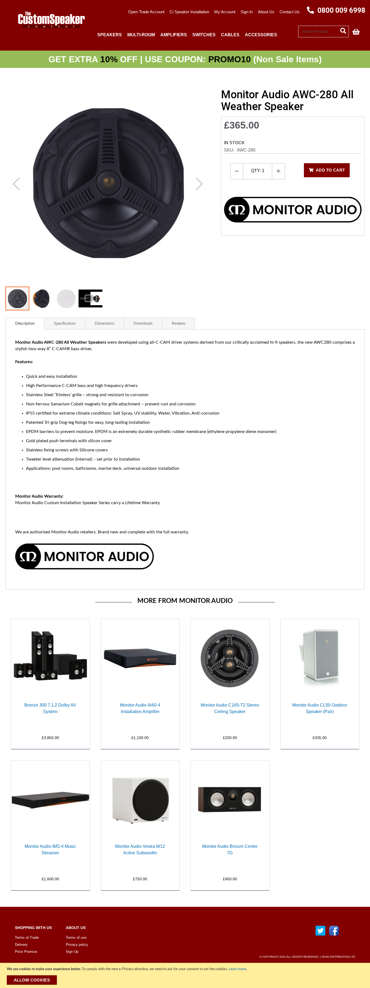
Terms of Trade (27, 938)
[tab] (24, 324)
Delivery (21, 945)
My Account (224, 11)
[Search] (344, 30)
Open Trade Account (146, 11)
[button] (16, 183)
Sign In (247, 11)
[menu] (196, 35)
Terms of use (76, 938)
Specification (65, 324)
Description (25, 324)
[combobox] (323, 31)
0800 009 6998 (340, 10)
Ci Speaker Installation (189, 11)
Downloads (143, 324)
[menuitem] (109, 35)
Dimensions (104, 324)
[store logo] (49, 31)
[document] (186, 975)
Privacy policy (77, 945)
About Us (266, 11)
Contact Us (290, 11)
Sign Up (72, 952)
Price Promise (26, 952)
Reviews (178, 324)
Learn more (237, 969)
